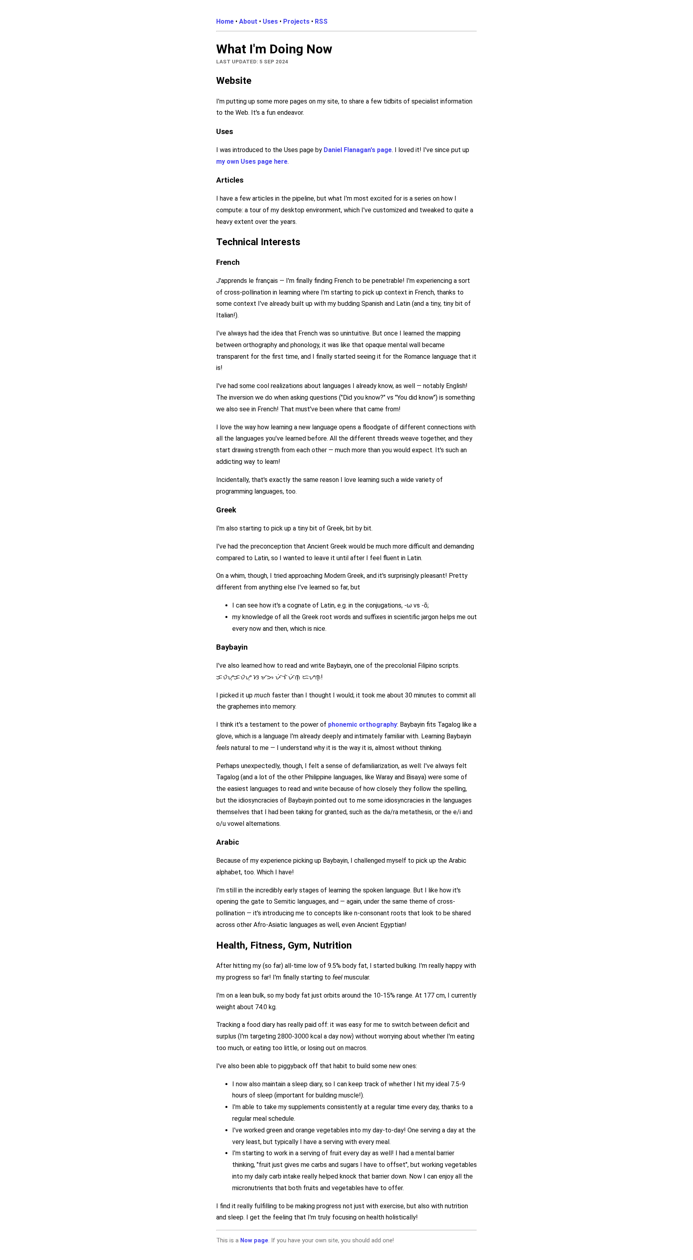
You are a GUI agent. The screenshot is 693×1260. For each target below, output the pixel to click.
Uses (270, 21)
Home (225, 21)
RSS (321, 21)
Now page (254, 1240)
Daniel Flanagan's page (358, 150)
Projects (296, 21)
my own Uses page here (252, 161)
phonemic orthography (362, 724)
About (248, 21)
